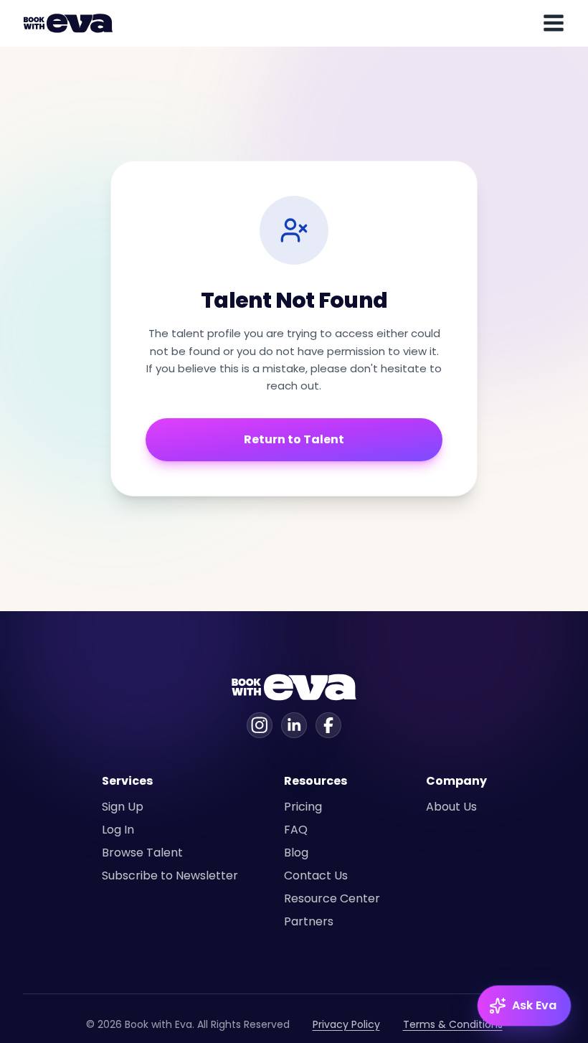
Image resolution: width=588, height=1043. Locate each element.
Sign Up (122, 806)
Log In (118, 829)
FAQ (296, 829)
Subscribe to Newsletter (170, 875)
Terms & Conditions (453, 1024)
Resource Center (332, 898)
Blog (296, 852)
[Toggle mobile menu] (553, 23)
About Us (451, 806)
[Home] (70, 23)
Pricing (303, 806)
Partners (308, 921)
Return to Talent (294, 439)
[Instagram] (259, 725)
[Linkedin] (294, 725)
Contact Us (316, 875)
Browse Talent (142, 852)
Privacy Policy (346, 1024)
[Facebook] (328, 725)
